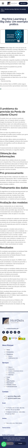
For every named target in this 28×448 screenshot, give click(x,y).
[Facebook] (3, 332)
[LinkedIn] (19, 332)
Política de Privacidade (8, 435)
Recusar (8, 443)
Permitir (20, 443)
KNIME (13, 57)
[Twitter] (11, 332)
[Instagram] (7, 332)
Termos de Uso (6, 427)
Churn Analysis (9, 141)
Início (2, 9)
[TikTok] (15, 332)
